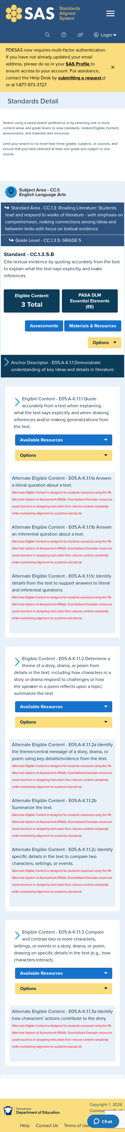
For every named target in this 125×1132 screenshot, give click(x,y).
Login (106, 35)
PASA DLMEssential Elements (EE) (90, 301)
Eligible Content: (32, 301)
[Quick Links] (81, 35)
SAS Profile (78, 64)
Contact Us (47, 1126)
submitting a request (80, 78)
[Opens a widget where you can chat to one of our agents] (103, 1122)
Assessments (44, 326)
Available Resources (41, 440)
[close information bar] (112, 67)
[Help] (64, 35)
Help (25, 1126)
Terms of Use (77, 1126)
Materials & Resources (92, 326)
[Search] (48, 35)
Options (101, 343)
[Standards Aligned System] (43, 13)
